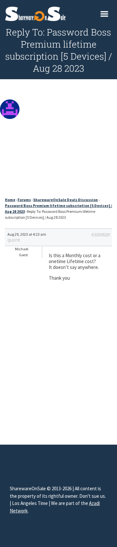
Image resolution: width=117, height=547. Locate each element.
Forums (24, 199)
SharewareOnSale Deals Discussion (65, 199)
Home (10, 199)
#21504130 (100, 234)
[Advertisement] (58, 140)
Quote (13, 240)
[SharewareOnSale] (37, 13)
